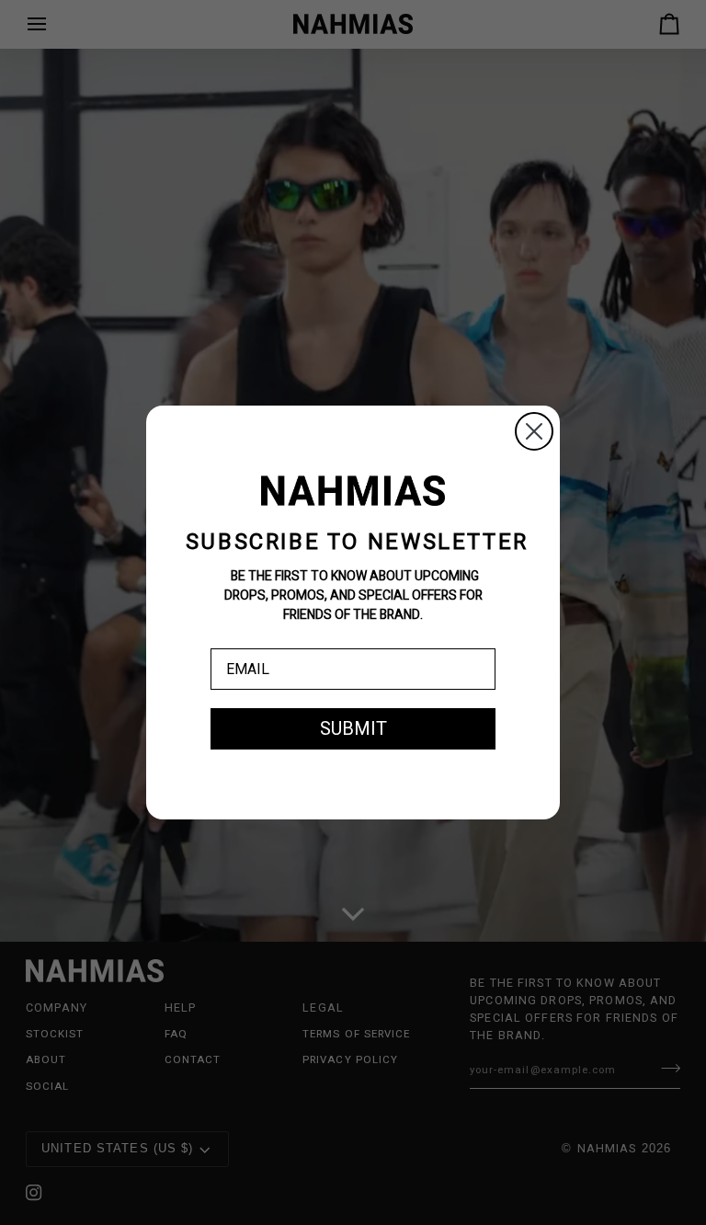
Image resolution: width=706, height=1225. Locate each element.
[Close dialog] (534, 431)
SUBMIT (353, 729)
